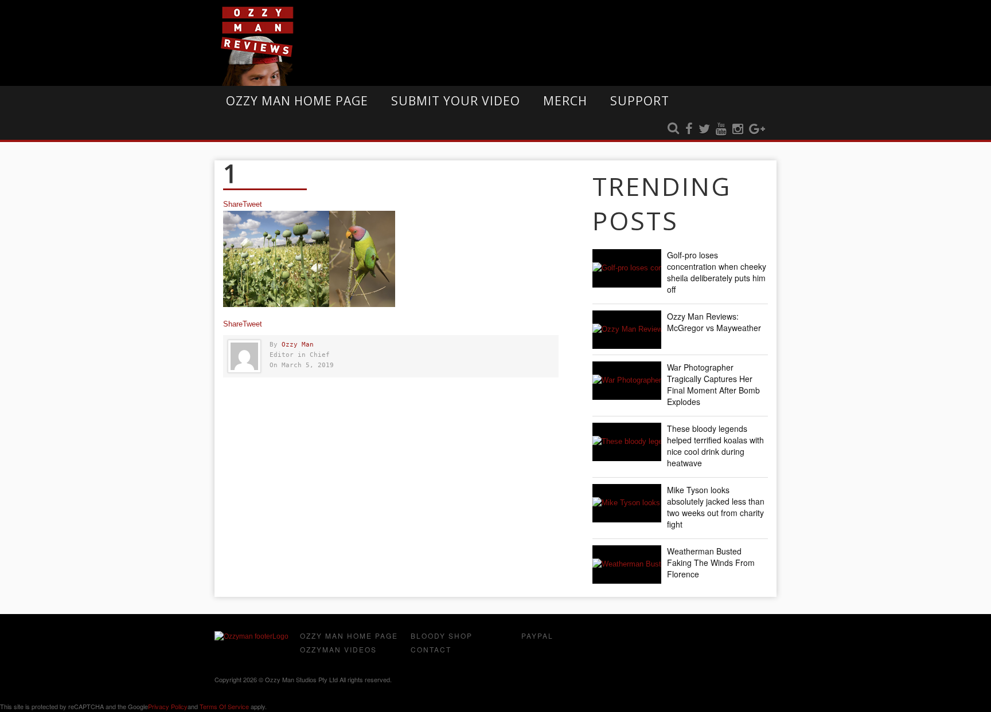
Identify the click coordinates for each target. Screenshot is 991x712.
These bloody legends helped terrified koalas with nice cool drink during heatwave (715, 446)
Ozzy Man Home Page (297, 101)
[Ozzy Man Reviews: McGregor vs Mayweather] (627, 329)
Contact (431, 649)
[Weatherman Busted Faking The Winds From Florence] (627, 564)
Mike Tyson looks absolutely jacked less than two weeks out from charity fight (715, 507)
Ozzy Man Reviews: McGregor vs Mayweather (714, 321)
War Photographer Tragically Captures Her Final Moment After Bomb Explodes (713, 384)
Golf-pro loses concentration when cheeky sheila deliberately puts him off (716, 272)
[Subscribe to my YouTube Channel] (721, 129)
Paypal (537, 635)
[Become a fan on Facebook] (689, 129)
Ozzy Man (298, 344)
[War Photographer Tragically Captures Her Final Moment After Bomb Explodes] (627, 380)
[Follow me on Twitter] (704, 129)
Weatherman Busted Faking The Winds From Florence (711, 562)
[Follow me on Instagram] (737, 129)
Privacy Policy (168, 706)
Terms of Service (224, 706)
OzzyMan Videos (338, 649)
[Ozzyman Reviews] (251, 636)
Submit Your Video (455, 101)
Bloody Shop (442, 635)
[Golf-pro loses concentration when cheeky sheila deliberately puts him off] (627, 268)
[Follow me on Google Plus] (757, 129)
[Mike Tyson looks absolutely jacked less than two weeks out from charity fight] (627, 503)
